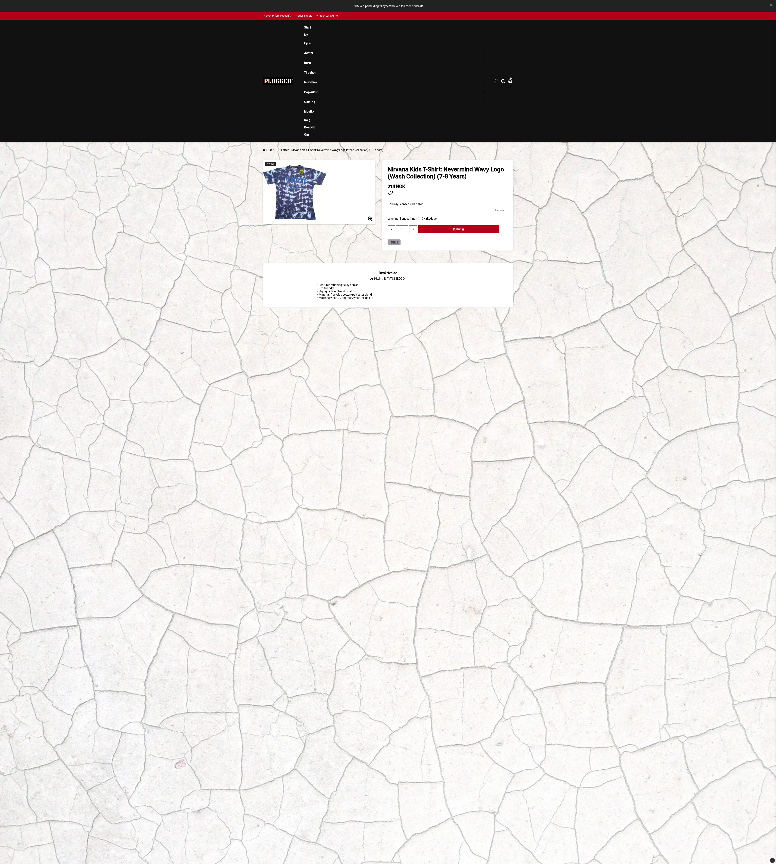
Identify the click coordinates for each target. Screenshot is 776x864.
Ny (306, 34)
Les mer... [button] (501, 210)
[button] (496, 80)
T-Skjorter (282, 150)
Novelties (311, 82)
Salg (307, 120)
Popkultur (311, 92)
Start (307, 27)
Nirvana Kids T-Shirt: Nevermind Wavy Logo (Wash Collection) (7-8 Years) (337, 150)
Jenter (308, 53)
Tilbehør (310, 72)
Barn (307, 62)
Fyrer (308, 43)
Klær (271, 150)
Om (306, 134)
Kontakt (309, 127)
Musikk (309, 111)
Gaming (309, 101)
